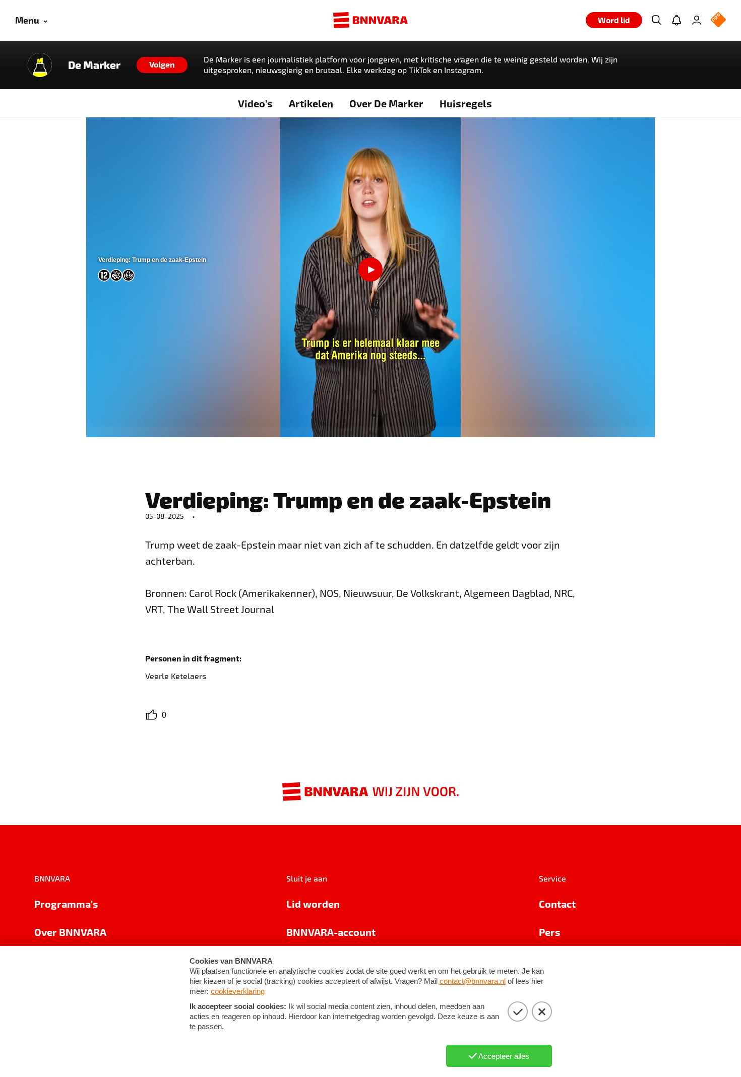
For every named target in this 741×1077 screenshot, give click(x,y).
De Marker (94, 65)
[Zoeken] (656, 20)
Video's (255, 103)
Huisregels (466, 103)
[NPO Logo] (718, 20)
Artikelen (311, 103)
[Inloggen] (697, 20)
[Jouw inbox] (676, 20)
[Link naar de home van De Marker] (40, 65)
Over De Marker (386, 103)
